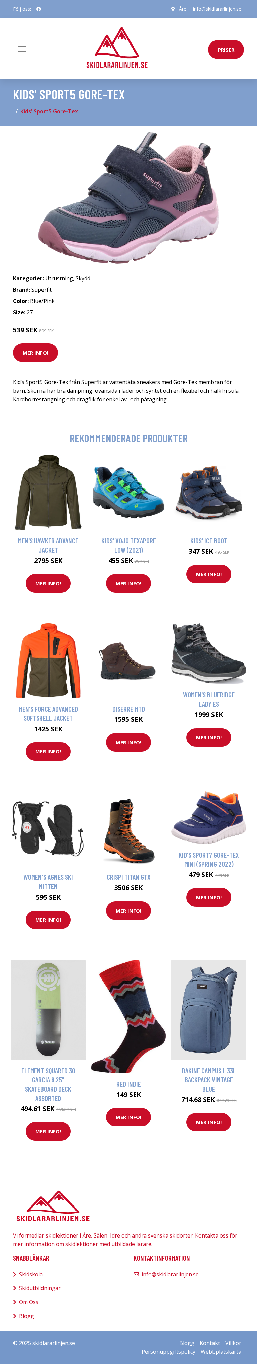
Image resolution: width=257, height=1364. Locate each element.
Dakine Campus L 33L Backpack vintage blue (209, 1079)
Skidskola (31, 1274)
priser (226, 49)
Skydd (83, 278)
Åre (182, 9)
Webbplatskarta (221, 1351)
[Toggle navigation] (22, 48)
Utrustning (59, 278)
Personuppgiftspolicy (168, 1351)
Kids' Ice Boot (208, 540)
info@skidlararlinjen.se (217, 9)
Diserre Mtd (128, 709)
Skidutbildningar (40, 1288)
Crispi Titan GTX (129, 877)
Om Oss (28, 1302)
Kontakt (210, 1343)
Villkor (233, 1343)
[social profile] (39, 9)
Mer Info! (35, 352)
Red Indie (128, 1084)
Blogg (26, 1316)
